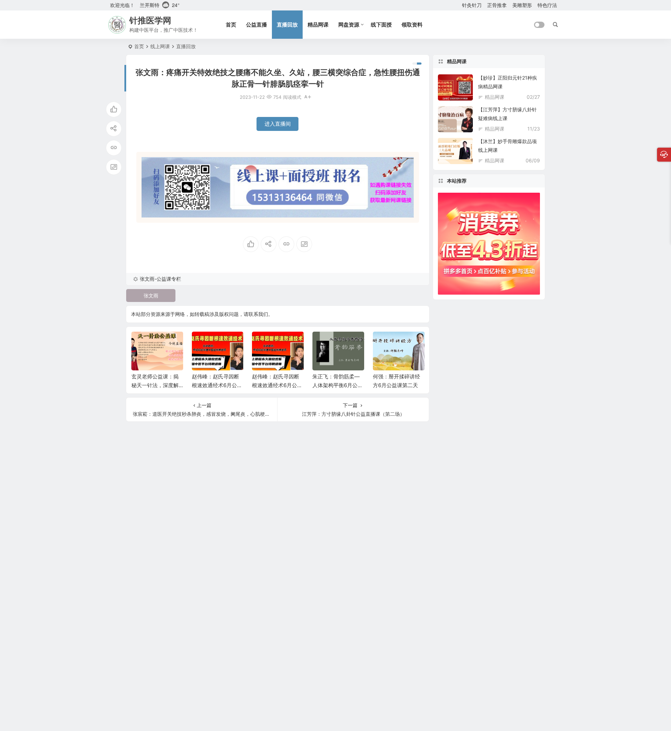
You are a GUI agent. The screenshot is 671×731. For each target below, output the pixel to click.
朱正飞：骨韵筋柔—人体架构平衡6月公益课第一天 (337, 385)
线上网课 (160, 46)
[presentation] (384, 343)
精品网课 (318, 24)
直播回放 (287, 24)
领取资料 (412, 24)
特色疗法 (547, 5)
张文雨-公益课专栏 (160, 279)
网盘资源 (348, 24)
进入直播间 (278, 123)
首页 (231, 24)
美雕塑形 (522, 5)
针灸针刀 (472, 5)
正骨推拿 (497, 5)
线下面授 (381, 24)
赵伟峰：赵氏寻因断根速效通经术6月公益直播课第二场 (217, 385)
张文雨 (151, 295)
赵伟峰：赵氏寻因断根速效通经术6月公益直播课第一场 (277, 385)
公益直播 (256, 24)
